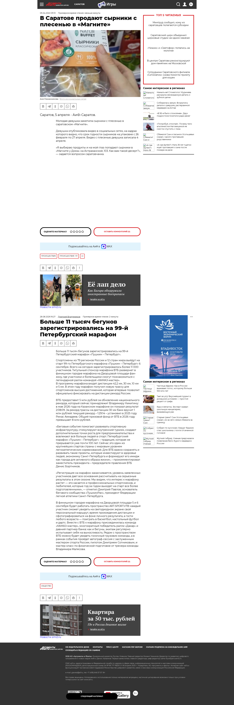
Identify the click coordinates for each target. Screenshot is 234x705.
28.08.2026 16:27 (47, 316)
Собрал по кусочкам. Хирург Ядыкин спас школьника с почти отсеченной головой (175, 430)
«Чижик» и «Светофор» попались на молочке (169, 49)
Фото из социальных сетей (73, 99)
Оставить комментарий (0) (117, 232)
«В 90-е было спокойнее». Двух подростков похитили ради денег (173, 114)
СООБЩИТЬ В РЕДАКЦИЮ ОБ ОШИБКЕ (82, 650)
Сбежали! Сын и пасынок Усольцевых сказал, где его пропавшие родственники (175, 137)
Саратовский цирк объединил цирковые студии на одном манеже (168, 36)
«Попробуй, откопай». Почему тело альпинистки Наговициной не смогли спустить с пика (174, 126)
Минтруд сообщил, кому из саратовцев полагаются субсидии (169, 24)
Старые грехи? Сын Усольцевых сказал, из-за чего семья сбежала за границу (174, 420)
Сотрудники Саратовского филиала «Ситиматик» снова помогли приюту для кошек (168, 75)
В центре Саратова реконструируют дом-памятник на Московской (168, 62)
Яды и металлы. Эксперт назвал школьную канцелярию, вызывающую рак (172, 409)
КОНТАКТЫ (98, 647)
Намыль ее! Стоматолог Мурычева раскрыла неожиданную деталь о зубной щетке (174, 95)
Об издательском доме (77, 647)
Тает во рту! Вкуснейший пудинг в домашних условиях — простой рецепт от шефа (174, 399)
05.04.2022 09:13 (48, 13)
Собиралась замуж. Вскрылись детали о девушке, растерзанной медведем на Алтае (173, 105)
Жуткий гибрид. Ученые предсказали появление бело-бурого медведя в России (175, 441)
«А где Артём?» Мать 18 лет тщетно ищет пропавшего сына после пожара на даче (174, 147)
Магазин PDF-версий (132, 647)
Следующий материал (92, 696)
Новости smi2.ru (50, 307)
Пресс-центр (112, 647)
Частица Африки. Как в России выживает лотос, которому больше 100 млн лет (174, 388)
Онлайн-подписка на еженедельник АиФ (167, 647)
